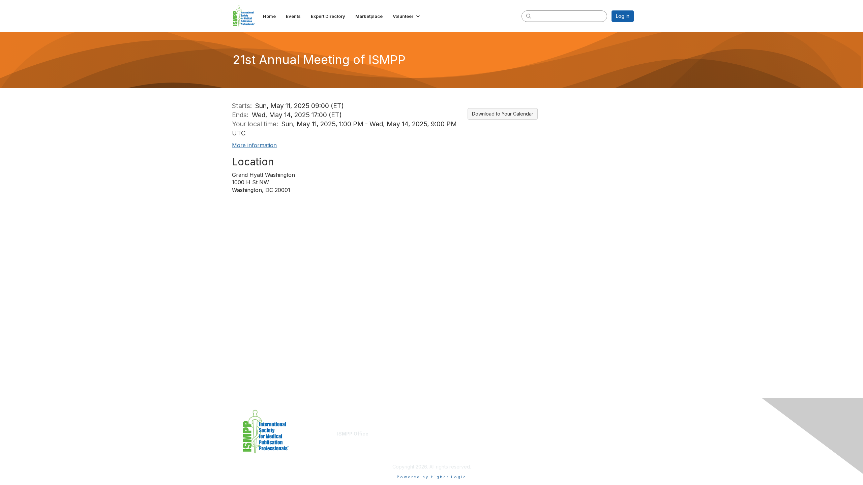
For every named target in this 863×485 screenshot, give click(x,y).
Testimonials (448, 440)
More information (254, 145)
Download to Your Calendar (502, 114)
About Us (542, 434)
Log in (622, 16)
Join (439, 434)
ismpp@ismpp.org (357, 440)
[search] (529, 15)
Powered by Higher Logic (432, 477)
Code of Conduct (551, 440)
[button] (407, 16)
